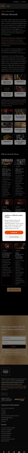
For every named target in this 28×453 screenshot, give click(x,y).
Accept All (14, 232)
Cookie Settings (14, 237)
